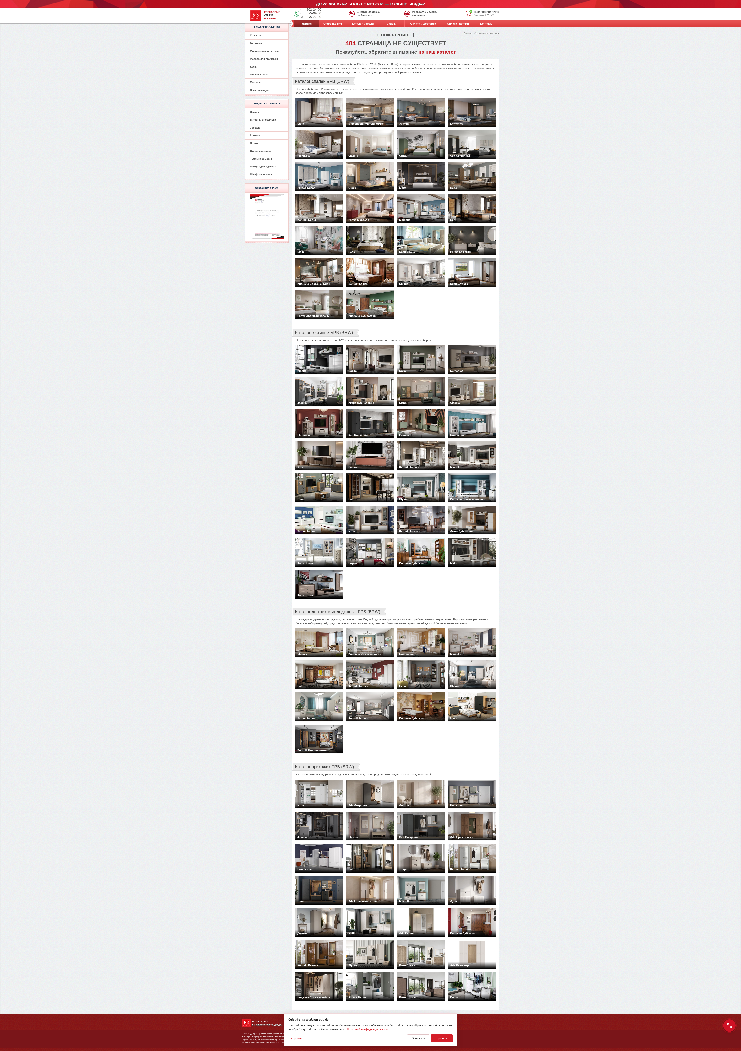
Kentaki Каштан (358, 283)
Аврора (404, 805)
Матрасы (255, 82)
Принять (441, 1038)
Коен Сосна (407, 251)
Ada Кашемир (459, 965)
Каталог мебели (363, 23)
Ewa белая (457, 434)
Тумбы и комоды (261, 158)
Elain (300, 251)
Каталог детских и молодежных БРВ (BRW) (337, 611)
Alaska (301, 370)
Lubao (352, 466)
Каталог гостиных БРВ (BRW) (324, 332)
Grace (352, 187)
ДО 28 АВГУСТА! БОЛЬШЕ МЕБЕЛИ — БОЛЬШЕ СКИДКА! (370, 4)
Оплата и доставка (423, 23)
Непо (351, 251)
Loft (453, 219)
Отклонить (418, 1038)
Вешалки (255, 112)
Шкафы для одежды (263, 166)
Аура (453, 901)
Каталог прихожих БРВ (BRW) (324, 766)
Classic (353, 155)
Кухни (253, 66)
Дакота (302, 933)
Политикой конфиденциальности (368, 1029)
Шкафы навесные (261, 174)
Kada (453, 187)
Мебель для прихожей (264, 58)
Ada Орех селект (461, 837)
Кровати (255, 135)
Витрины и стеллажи (263, 119)
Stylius (403, 283)
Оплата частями (458, 23)
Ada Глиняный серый (362, 901)
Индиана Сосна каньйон (313, 283)
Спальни (255, 35)
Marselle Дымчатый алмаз (366, 123)
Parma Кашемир (461, 251)
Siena (403, 155)
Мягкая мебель (259, 74)
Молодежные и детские (264, 51)
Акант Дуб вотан (461, 531)
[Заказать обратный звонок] (729, 1025)
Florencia (303, 155)
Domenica (456, 123)
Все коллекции (259, 90)
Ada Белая (406, 933)
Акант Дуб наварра (361, 402)
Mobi (300, 805)
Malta (402, 187)
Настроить (295, 1038)
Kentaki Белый (307, 219)
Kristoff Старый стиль (312, 750)
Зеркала (255, 127)
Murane (353, 531)
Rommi (352, 370)
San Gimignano (460, 155)
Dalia (300, 123)
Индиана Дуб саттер (362, 315)
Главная (306, 23)
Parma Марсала (358, 219)
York (300, 466)
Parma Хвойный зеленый (314, 315)
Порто (352, 563)
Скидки (392, 23)
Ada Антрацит (357, 805)
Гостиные (256, 43)
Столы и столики (260, 151)
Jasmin (404, 123)
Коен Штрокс (459, 283)
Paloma (404, 434)
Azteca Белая (306, 187)
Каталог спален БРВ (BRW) (322, 81)
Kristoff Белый (358, 718)
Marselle (404, 219)
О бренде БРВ (333, 23)
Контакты (486, 23)
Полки (254, 143)
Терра (403, 869)
